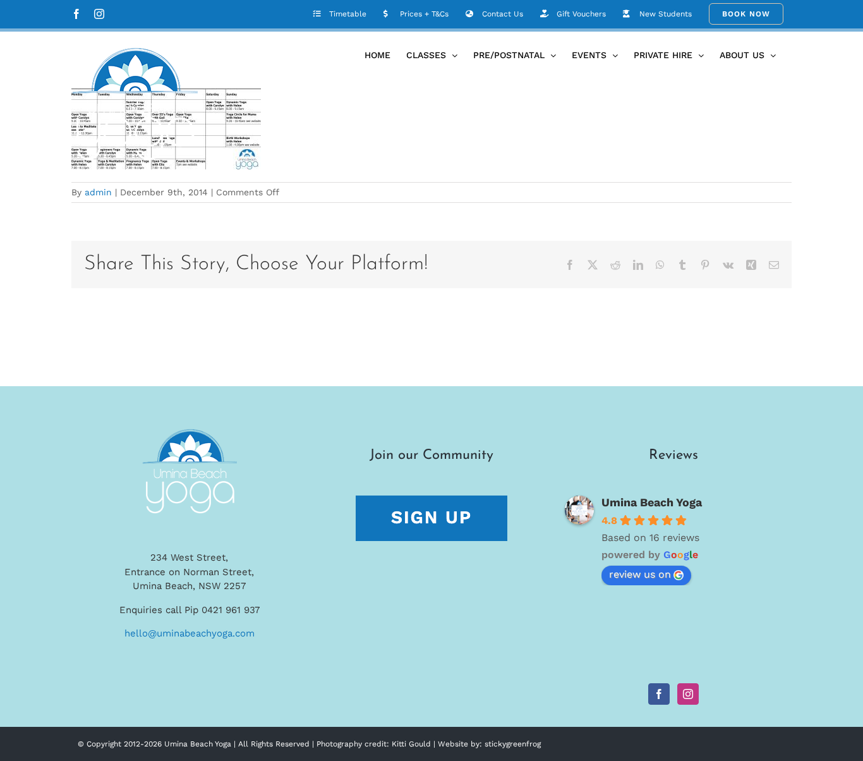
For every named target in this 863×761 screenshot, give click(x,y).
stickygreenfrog (513, 744)
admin (98, 192)
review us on (640, 574)
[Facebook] (659, 694)
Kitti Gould (411, 744)
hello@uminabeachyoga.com (189, 633)
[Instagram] (688, 694)
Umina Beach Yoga (651, 502)
